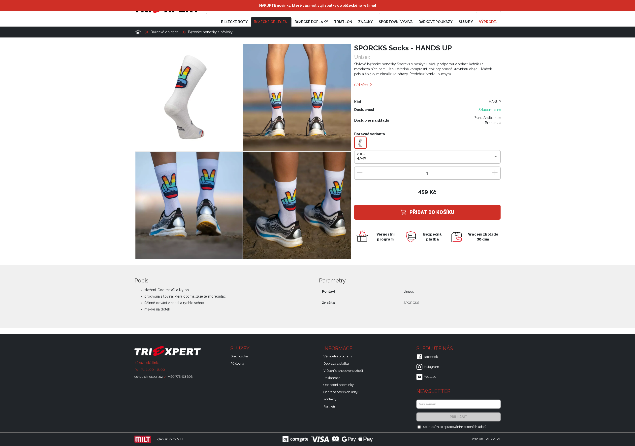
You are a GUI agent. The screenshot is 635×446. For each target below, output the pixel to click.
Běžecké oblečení (271, 22)
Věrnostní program (337, 356)
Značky (365, 22)
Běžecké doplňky (311, 22)
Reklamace (331, 378)
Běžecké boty (234, 22)
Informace (338, 348)
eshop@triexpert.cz (148, 376)
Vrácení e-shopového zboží (343, 371)
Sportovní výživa (396, 22)
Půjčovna (237, 363)
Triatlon (343, 22)
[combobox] (427, 159)
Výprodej (488, 22)
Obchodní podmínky (338, 385)
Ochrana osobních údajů (341, 392)
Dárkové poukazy (435, 22)
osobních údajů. (475, 427)
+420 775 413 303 (180, 376)
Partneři (329, 406)
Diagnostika (239, 356)
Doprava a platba (336, 363)
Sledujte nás (435, 348)
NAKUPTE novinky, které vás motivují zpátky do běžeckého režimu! (317, 5)
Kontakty (329, 399)
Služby (466, 22)
